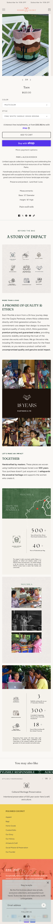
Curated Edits (11, 830)
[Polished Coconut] (26, 9)
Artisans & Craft (12, 843)
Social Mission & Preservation (17, 848)
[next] (30, 79)
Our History (10, 839)
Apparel (9, 817)
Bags (7, 821)
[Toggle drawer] (3, 9)
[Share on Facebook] (19, 215)
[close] (47, 882)
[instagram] (28, 916)
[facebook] (24, 916)
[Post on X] (22, 215)
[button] (33, 215)
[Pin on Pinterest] (26, 215)
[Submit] (43, 905)
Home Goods (11, 826)
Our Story (9, 834)
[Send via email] (30, 215)
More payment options (27, 150)
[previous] (22, 79)
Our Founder (10, 852)
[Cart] (49, 9)
